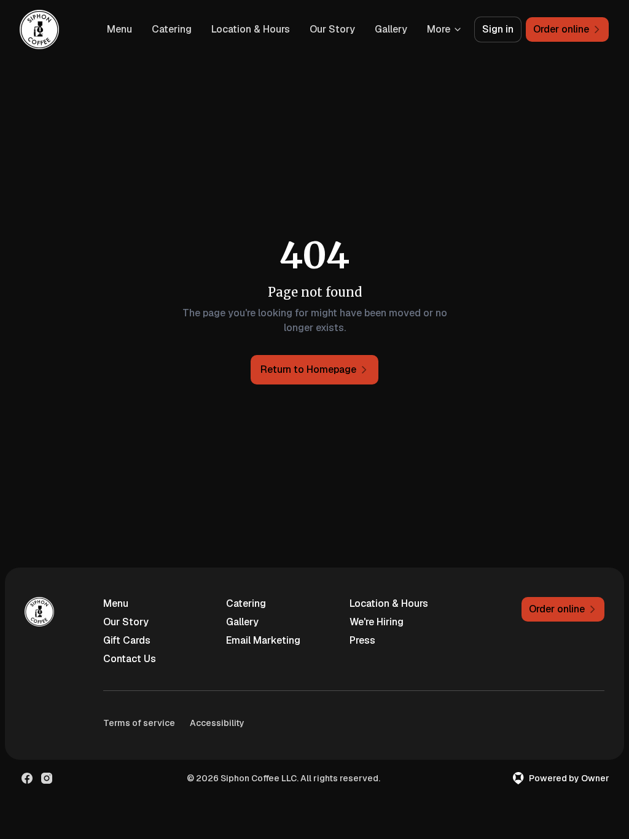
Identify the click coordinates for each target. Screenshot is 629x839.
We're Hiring (377, 621)
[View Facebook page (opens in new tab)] (27, 778)
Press (362, 640)
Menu (119, 29)
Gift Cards (126, 640)
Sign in (498, 29)
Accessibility (217, 722)
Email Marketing (263, 640)
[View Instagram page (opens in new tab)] (46, 778)
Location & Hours (250, 29)
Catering (172, 29)
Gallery (391, 29)
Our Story (332, 29)
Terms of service (139, 722)
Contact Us (129, 658)
